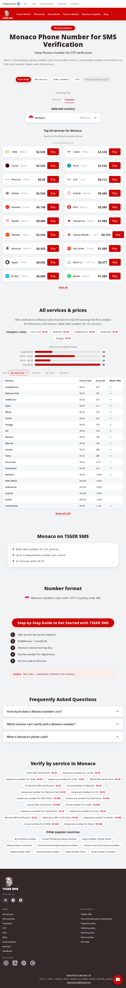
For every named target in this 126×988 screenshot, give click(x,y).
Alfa (75, 207)
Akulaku (16, 207)
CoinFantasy (11, 505)
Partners (62, 3)
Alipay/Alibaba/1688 (85, 234)
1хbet (76, 151)
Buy (53, 152)
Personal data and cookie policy (96, 918)
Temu (8, 455)
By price (36, 372)
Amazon (16, 248)
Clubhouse (10, 399)
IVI (6, 430)
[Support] (118, 980)
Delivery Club (12, 393)
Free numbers (47, 3)
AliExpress (79, 220)
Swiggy (9, 424)
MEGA (8, 412)
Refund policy (87, 932)
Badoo (76, 276)
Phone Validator (71, 14)
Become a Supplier (91, 14)
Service (56, 99)
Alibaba (15, 234)
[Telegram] (13, 900)
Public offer (86, 914)
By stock (64, 372)
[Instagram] (5, 900)
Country (69, 99)
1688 (14, 151)
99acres (16, 179)
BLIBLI (15, 276)
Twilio (8, 418)
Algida (15, 220)
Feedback (7, 951)
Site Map (85, 941)
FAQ (34, 3)
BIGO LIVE (79, 262)
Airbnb (77, 193)
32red (14, 165)
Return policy (87, 937)
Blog (106, 14)
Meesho (9, 437)
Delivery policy (88, 928)
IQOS (8, 405)
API (26, 3)
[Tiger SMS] (7, 14)
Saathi (8, 499)
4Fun (76, 165)
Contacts (74, 3)
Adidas (15, 193)
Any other (78, 248)
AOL (75, 179)
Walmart (9, 474)
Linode (8, 449)
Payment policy (88, 923)
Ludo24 (9, 493)
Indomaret (11, 487)
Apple (14, 262)
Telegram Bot (9, 3)
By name (50, 372)
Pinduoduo (11, 468)
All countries (54, 14)
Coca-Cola (10, 462)
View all (63, 287)
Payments (7, 923)
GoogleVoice (12, 387)
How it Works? (24, 14)
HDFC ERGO (11, 480)
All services (39, 14)
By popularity (17, 372)
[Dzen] (21, 900)
